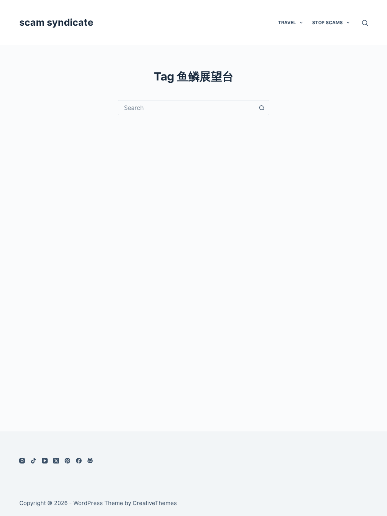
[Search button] (261, 107)
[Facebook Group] (90, 460)
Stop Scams (327, 22)
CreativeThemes (155, 503)
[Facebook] (79, 460)
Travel (287, 22)
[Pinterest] (67, 460)
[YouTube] (45, 460)
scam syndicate (56, 22)
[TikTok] (33, 460)
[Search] (365, 23)
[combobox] (186, 107)
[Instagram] (22, 460)
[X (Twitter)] (56, 460)
